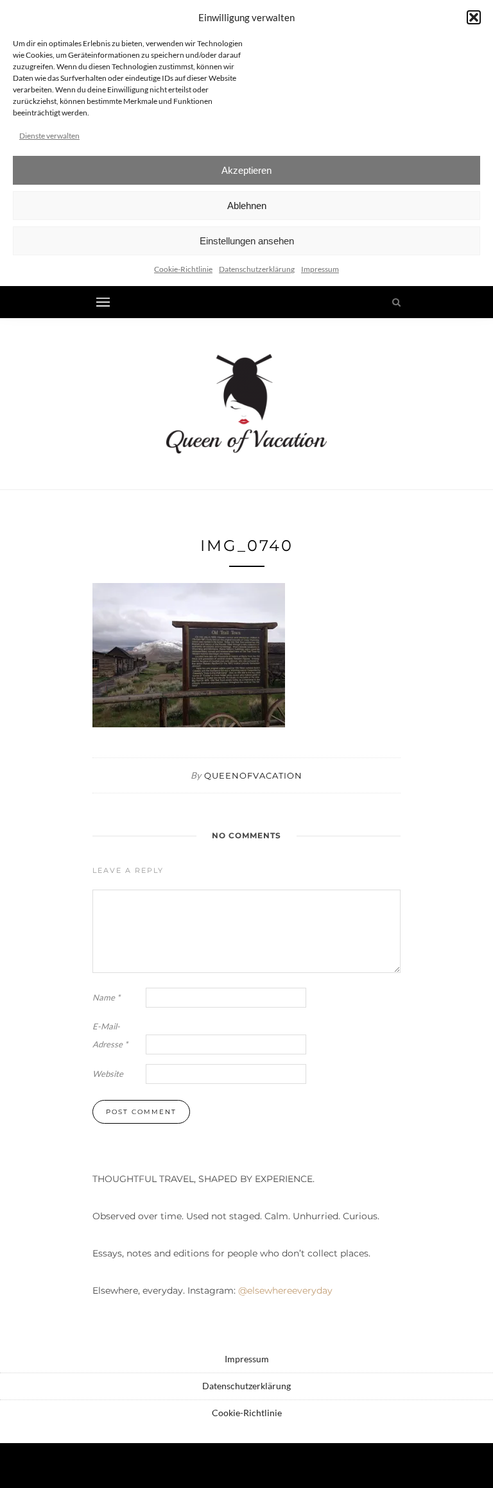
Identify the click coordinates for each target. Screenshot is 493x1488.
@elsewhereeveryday (285, 1290)
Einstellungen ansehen (247, 240)
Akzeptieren (246, 170)
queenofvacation (253, 775)
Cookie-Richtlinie (183, 269)
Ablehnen (246, 205)
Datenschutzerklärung (257, 269)
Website (107, 1074)
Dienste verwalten (49, 135)
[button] (473, 17)
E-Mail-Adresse (110, 1035)
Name (106, 997)
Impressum (320, 269)
